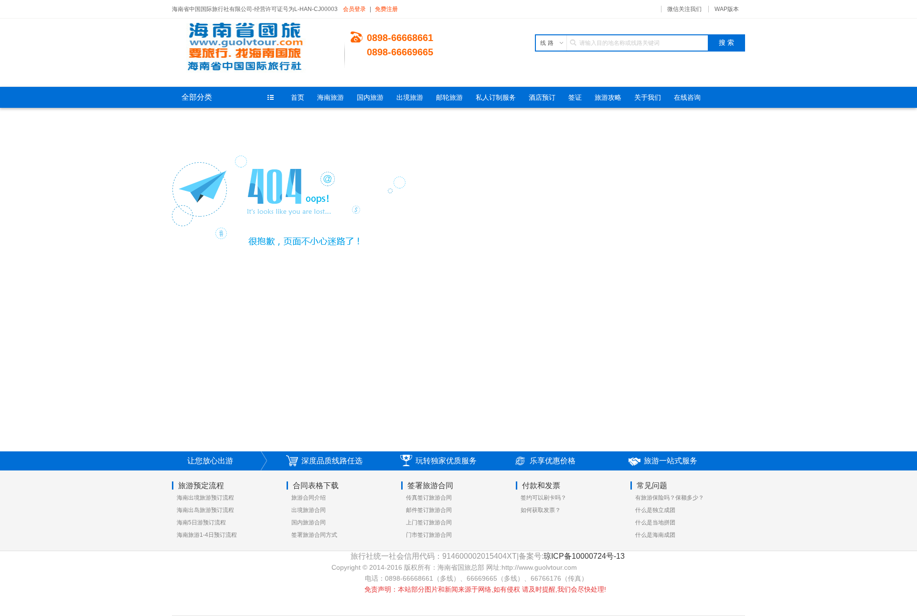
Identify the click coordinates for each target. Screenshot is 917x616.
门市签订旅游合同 (429, 535)
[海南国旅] (258, 47)
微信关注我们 (684, 9)
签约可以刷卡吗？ (543, 497)
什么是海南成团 (655, 535)
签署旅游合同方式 (314, 535)
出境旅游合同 (308, 510)
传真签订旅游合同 (429, 497)
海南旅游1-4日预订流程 (207, 535)
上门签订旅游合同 (429, 522)
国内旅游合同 (308, 522)
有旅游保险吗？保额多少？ (669, 497)
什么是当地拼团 (655, 522)
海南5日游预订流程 (201, 522)
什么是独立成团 (655, 510)
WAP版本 (726, 9)
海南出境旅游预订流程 (205, 497)
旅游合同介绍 (308, 497)
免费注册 (386, 9)
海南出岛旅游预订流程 (205, 510)
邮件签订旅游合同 (429, 510)
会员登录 (354, 9)
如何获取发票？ (541, 510)
